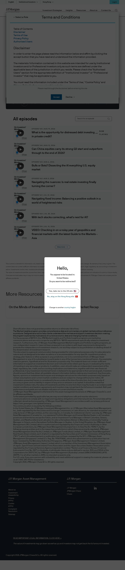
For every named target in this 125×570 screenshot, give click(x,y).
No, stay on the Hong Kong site (60, 296)
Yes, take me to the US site (61, 291)
